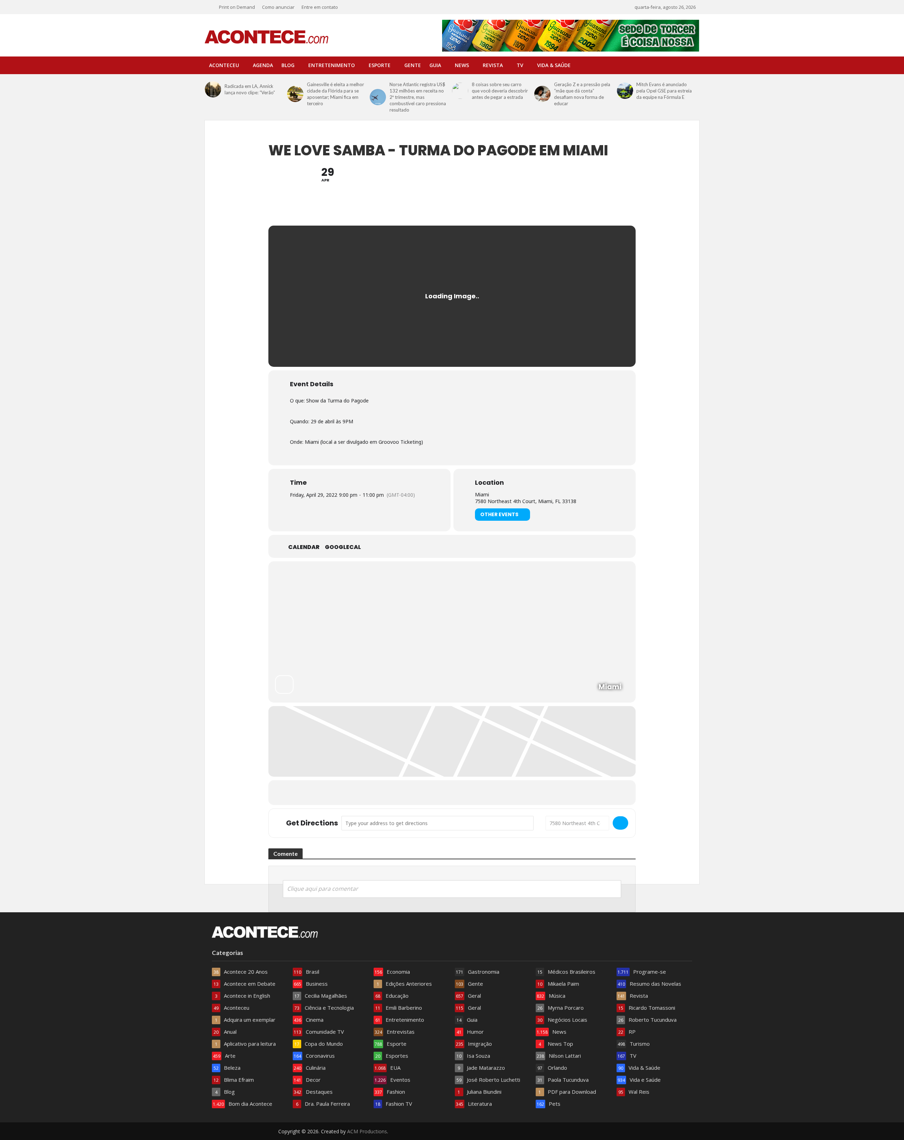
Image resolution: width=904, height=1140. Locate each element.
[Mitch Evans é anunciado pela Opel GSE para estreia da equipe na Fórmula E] (625, 91)
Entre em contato (320, 7)
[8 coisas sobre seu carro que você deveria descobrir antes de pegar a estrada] (460, 91)
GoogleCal (343, 547)
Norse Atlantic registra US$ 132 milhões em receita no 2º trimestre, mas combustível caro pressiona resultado (417, 97)
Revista (493, 65)
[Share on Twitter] (434, 792)
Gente (412, 65)
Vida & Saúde (554, 65)
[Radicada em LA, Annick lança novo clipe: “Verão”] (213, 89)
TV (520, 65)
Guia (435, 65)
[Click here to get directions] (620, 823)
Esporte (380, 65)
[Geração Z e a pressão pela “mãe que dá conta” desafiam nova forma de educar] (542, 94)
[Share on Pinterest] (469, 792)
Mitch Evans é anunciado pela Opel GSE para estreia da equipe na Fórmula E (664, 91)
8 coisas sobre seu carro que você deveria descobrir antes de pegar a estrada (500, 91)
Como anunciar (278, 7)
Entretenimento (331, 65)
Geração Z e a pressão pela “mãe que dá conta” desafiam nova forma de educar (582, 94)
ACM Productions (367, 1131)
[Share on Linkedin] (452, 792)
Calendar (304, 547)
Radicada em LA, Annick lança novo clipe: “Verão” (250, 89)
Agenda (263, 65)
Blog (288, 65)
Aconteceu (224, 65)
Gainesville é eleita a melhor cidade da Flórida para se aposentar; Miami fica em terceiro (335, 94)
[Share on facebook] (417, 792)
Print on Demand (237, 7)
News (462, 65)
